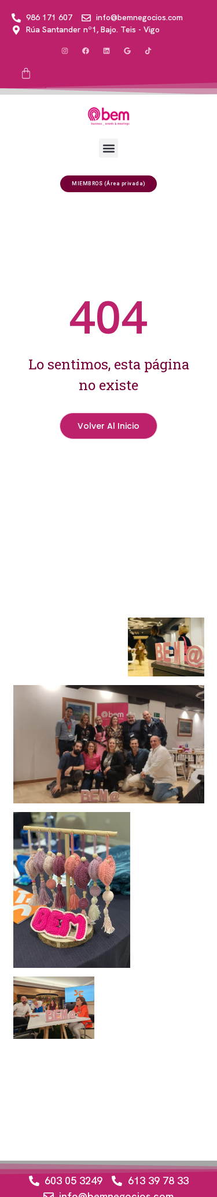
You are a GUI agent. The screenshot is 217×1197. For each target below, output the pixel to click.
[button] (108, 148)
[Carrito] (26, 74)
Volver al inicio (108, 426)
